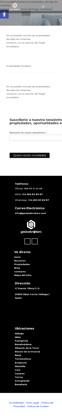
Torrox (19, 377)
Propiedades (22, 264)
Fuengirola (21, 340)
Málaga (19, 333)
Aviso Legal (32, 402)
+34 (26, 188)
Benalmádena (23, 344)
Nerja (18, 355)
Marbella (20, 366)
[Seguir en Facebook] (27, 241)
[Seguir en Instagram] (35, 241)
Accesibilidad (16, 402)
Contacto (20, 271)
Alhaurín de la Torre (27, 348)
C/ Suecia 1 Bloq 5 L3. (27, 288)
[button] (4, 14)
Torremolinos (23, 359)
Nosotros (20, 260)
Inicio (17, 257)
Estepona (21, 362)
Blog (17, 268)
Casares (20, 373)
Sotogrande (22, 380)
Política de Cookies (38, 406)
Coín (17, 370)
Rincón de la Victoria (27, 351)
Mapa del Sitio (23, 275)
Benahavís (21, 384)
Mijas (18, 337)
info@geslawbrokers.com (30, 213)
